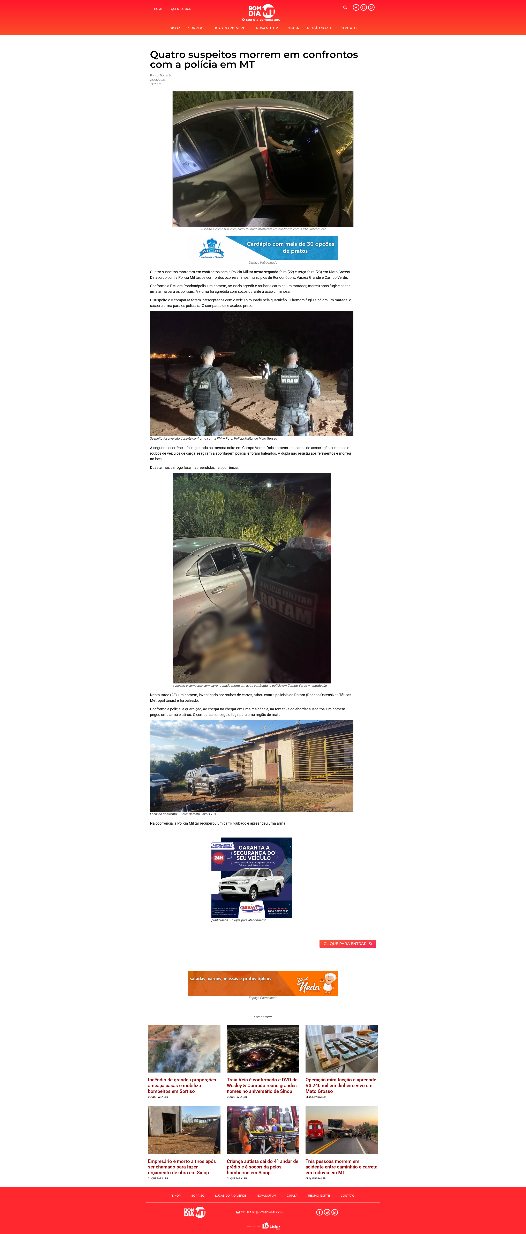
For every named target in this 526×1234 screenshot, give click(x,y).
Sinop (175, 28)
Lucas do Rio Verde (230, 28)
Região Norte (319, 28)
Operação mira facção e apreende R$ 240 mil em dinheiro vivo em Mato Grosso (341, 1085)
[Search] (345, 7)
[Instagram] (363, 7)
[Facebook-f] (356, 7)
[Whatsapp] (371, 7)
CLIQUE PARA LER (158, 1097)
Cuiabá (292, 28)
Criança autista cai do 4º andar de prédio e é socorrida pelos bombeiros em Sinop (262, 1167)
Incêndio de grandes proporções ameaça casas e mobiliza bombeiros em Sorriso (182, 1085)
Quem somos (181, 8)
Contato (348, 28)
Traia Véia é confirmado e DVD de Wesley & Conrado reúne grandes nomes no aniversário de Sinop (262, 1085)
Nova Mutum (267, 28)
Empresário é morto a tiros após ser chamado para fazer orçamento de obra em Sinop (182, 1167)
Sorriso (195, 28)
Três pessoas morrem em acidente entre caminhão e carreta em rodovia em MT (341, 1167)
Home (158, 8)
